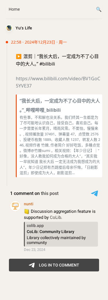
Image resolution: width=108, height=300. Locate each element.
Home (14, 9)
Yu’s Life (24, 28)
